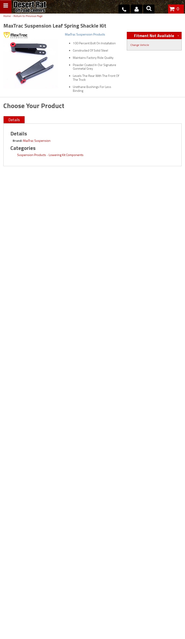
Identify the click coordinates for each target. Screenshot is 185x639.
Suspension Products (31, 154)
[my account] (136, 9)
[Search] (149, 9)
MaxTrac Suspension (37, 140)
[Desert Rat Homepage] (30, 7)
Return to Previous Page (28, 16)
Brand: (17, 140)
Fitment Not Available (154, 36)
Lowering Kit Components (66, 154)
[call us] (124, 9)
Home (7, 16)
